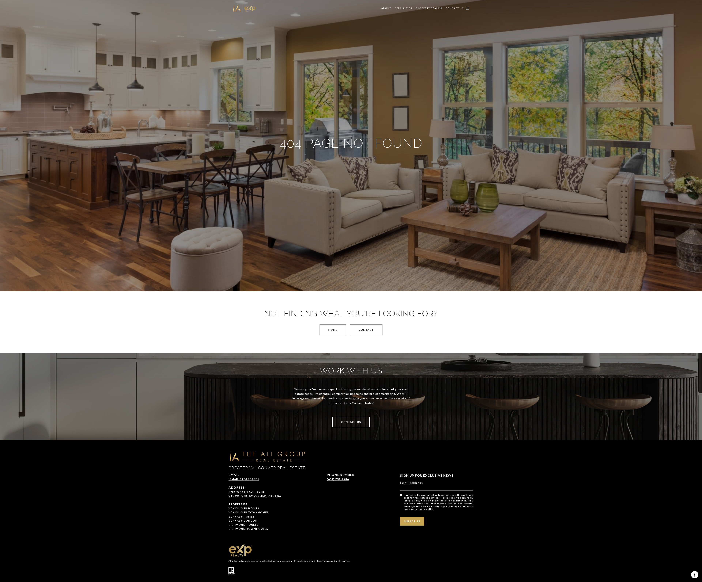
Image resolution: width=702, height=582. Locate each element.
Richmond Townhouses (248, 528)
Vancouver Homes (244, 508)
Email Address (411, 482)
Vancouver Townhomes (249, 512)
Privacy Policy (424, 509)
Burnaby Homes (241, 516)
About (386, 8)
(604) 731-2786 (338, 479)
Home (332, 329)
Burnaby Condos (243, 520)
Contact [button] (366, 329)
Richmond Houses (243, 524)
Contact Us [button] (351, 421)
